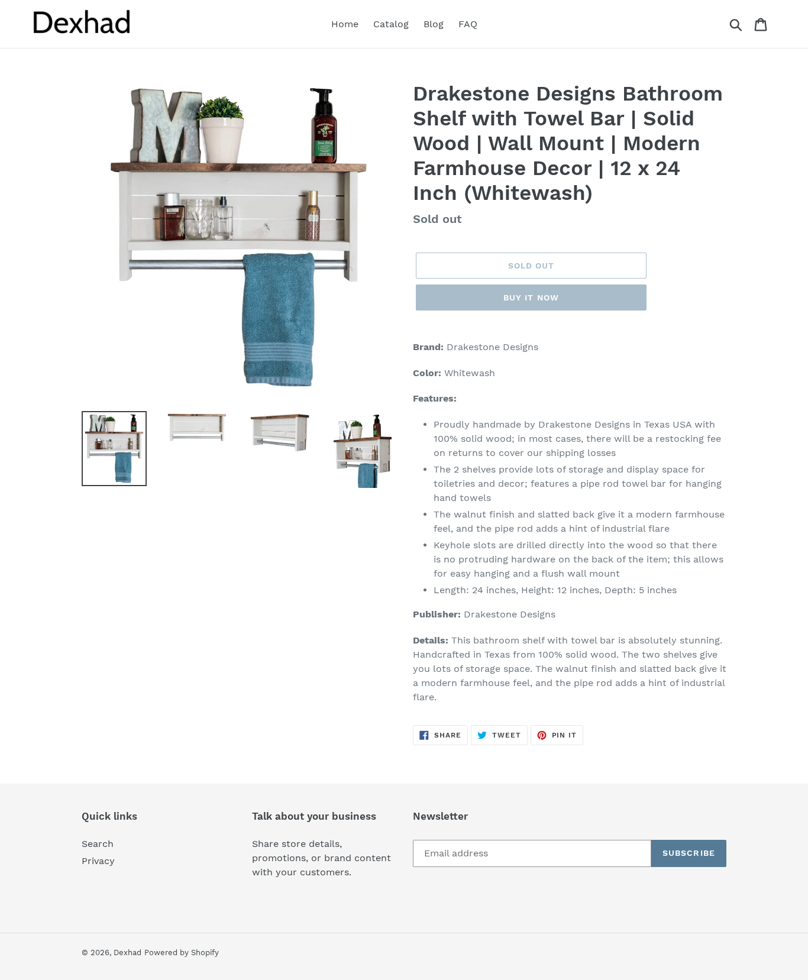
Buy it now (531, 297)
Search (98, 843)
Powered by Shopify (181, 952)
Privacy (98, 860)
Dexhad (127, 952)
